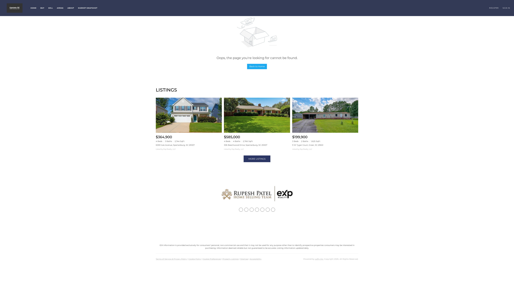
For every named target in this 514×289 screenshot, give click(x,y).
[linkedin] (246, 210)
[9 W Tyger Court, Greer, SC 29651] (325, 115)
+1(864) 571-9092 (257, 228)
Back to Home (257, 66)
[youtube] (268, 210)
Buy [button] (42, 8)
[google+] (273, 210)
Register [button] (494, 8)
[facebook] (241, 210)
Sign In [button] (506, 8)
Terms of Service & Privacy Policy (171, 259)
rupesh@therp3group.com (257, 233)
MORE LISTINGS (257, 159)
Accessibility (255, 259)
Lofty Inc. (319, 259)
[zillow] (257, 210)
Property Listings (230, 259)
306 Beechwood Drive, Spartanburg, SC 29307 (245, 145)
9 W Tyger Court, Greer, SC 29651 (307, 145)
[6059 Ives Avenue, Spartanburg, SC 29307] (189, 115)
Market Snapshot (87, 8)
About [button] (70, 8)
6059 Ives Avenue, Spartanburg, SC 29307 (175, 145)
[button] (14, 8)
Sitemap (244, 259)
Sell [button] (50, 8)
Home (33, 8)
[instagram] (262, 210)
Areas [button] (60, 8)
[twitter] (252, 210)
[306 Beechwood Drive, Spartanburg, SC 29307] (257, 115)
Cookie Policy (194, 259)
